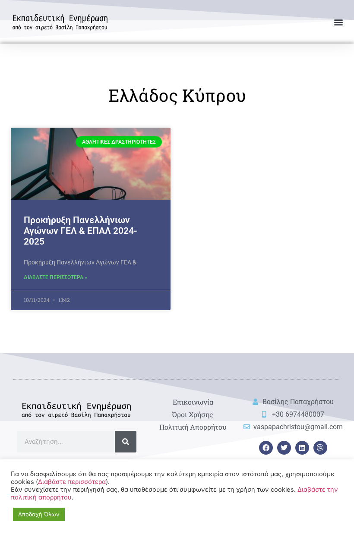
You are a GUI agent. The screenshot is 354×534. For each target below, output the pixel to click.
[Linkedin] (302, 448)
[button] (338, 22)
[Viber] (320, 448)
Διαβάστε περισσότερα (72, 482)
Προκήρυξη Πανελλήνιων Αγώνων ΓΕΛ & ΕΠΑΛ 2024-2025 (80, 231)
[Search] (125, 441)
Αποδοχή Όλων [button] (39, 514)
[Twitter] (284, 448)
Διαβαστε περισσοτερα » (55, 277)
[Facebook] (266, 448)
